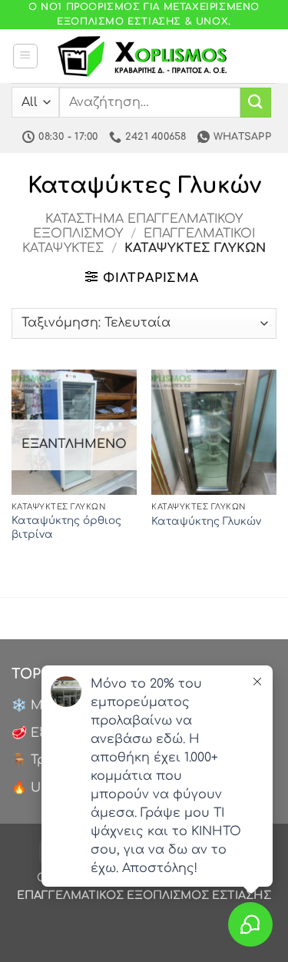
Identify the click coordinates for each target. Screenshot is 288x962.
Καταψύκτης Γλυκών (206, 521)
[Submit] (255, 103)
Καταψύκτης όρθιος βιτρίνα (66, 527)
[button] (25, 56)
